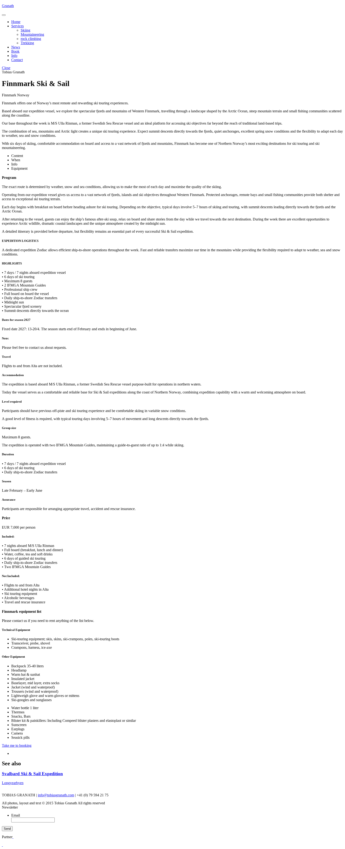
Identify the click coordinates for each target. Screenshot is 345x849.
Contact (17, 60)
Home (15, 22)
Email (15, 815)
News (15, 47)
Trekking (27, 43)
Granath (8, 6)
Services (17, 26)
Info (14, 56)
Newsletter (10, 807)
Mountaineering (32, 34)
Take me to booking (16, 745)
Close (6, 68)
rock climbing (31, 39)
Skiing (25, 30)
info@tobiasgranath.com (56, 795)
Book (15, 51)
